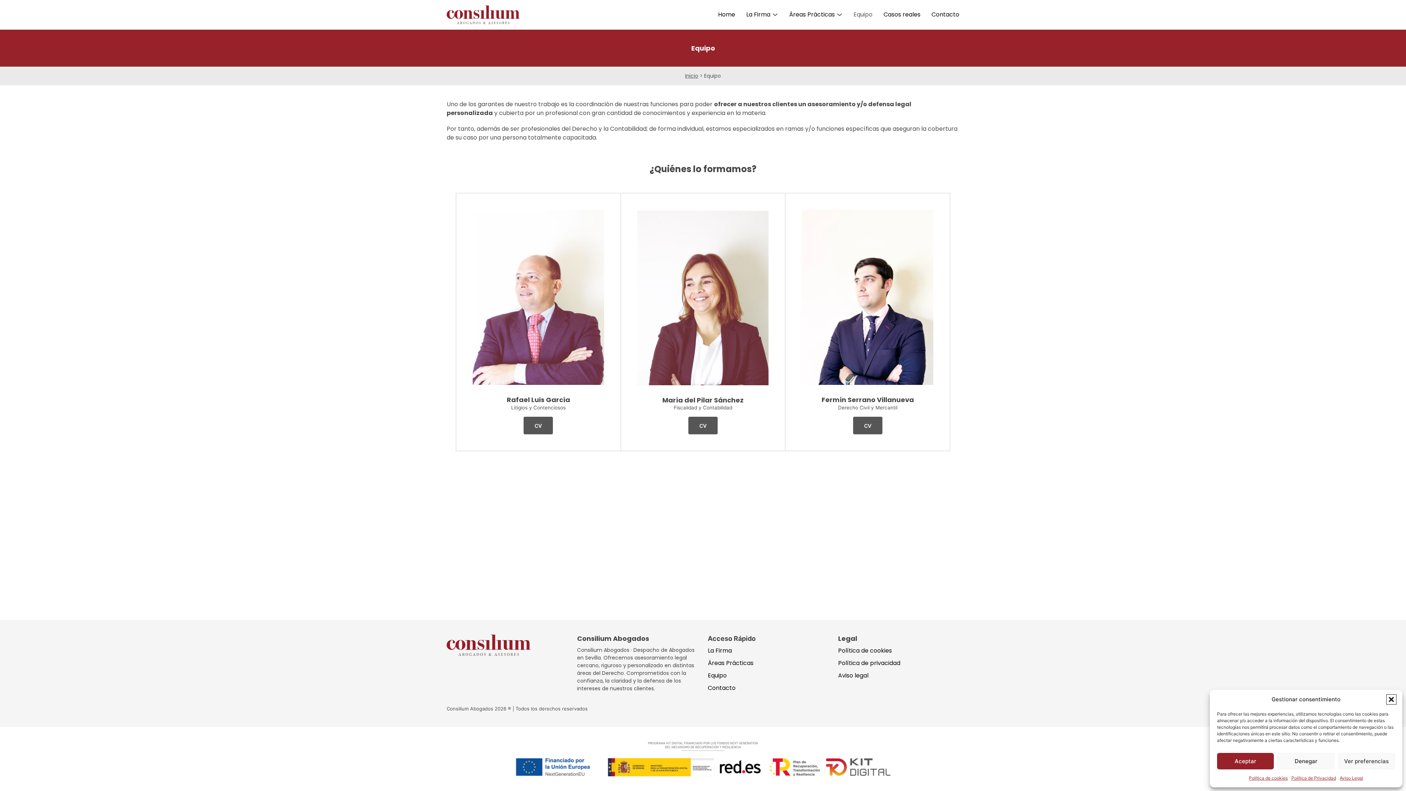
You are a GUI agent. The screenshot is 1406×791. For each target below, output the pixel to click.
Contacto (945, 14)
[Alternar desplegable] (775, 15)
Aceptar (1245, 761)
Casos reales (902, 14)
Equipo (863, 14)
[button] (1391, 699)
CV (538, 426)
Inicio (691, 75)
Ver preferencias (1366, 761)
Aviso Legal (1351, 778)
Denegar (1306, 761)
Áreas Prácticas (812, 14)
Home (726, 14)
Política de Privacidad (1313, 778)
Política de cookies (1268, 778)
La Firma (758, 14)
